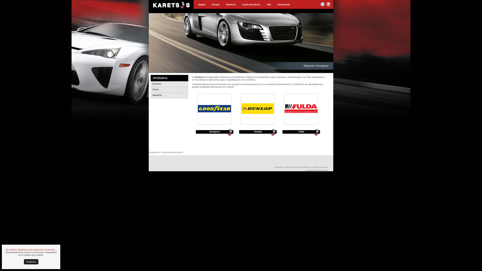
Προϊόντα (231, 4)
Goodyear (214, 131)
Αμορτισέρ (157, 95)
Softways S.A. (322, 170)
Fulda (301, 131)
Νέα (269, 4)
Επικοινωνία (284, 4)
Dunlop (258, 131)
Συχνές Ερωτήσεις (251, 4)
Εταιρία (215, 4)
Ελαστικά (157, 84)
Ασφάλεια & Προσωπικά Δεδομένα (166, 152)
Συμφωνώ (31, 261)
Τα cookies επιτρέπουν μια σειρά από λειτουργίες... (31, 249)
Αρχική (201, 4)
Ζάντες (156, 89)
